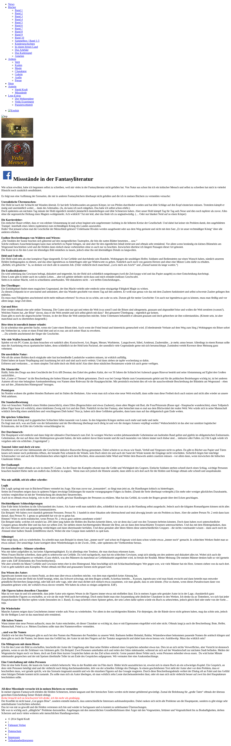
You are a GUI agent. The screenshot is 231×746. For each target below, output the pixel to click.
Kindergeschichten (25, 43)
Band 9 (19, 34)
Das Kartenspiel (23, 53)
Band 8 (19, 31)
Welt (17, 62)
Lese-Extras (14, 95)
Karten (18, 65)
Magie (18, 68)
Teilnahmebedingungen (20, 740)
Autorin (12, 86)
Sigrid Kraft (21, 89)
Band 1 (19, 10)
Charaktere (21, 71)
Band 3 (19, 16)
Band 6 (19, 25)
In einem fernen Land (26, 46)
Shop (11, 83)
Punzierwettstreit (24, 104)
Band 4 (19, 19)
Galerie (19, 74)
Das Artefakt (21, 49)
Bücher (12, 7)
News (11, 4)
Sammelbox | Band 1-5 (27, 40)
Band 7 (19, 28)
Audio (18, 77)
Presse (18, 80)
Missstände (21, 92)
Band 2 (19, 13)
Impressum (14, 737)
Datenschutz (14, 731)
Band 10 (19, 37)
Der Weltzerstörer (24, 98)
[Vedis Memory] (17, 165)
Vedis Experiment (24, 101)
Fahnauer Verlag (17, 725)
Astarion (19, 56)
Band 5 (19, 22)
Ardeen (12, 59)
